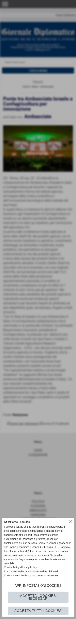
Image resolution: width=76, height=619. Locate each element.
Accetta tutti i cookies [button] (38, 611)
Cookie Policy (11, 567)
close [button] (70, 521)
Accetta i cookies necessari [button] (38, 597)
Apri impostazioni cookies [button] (38, 585)
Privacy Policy (29, 567)
